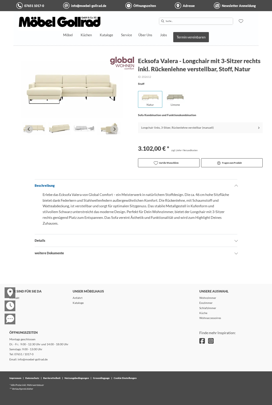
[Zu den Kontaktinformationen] (7, 315)
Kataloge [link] (78, 302)
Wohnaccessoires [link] (210, 318)
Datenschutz (32, 378)
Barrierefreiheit (52, 378)
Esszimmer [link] (206, 302)
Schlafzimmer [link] (207, 308)
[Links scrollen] (29, 129)
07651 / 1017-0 (23, 354)
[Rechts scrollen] (114, 129)
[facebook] (202, 341)
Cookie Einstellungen (125, 378)
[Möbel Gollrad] (60, 21)
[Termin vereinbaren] (7, 302)
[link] (68, 35)
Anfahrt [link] (77, 297)
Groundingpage (101, 378)
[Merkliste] (241, 21)
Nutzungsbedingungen (77, 378)
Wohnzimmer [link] (207, 297)
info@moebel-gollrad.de (33, 359)
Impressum (15, 378)
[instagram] (211, 341)
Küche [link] (203, 313)
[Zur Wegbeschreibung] (7, 289)
